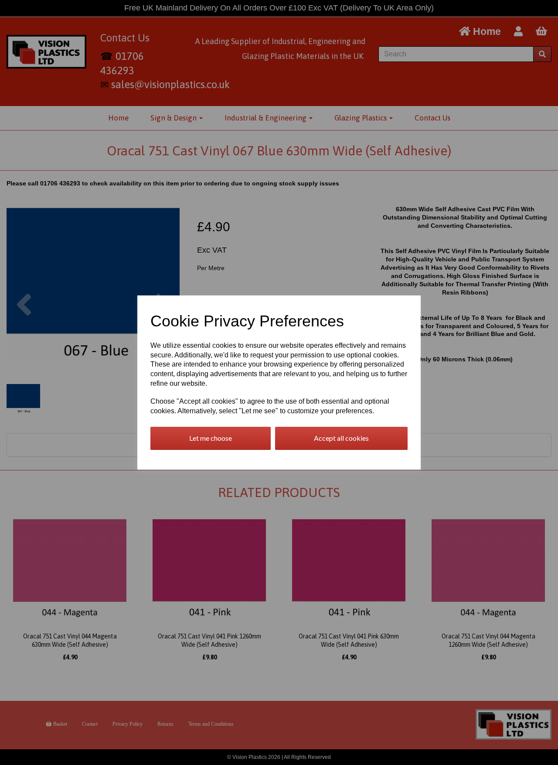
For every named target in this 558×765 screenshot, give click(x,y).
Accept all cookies (341, 438)
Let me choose (210, 438)
